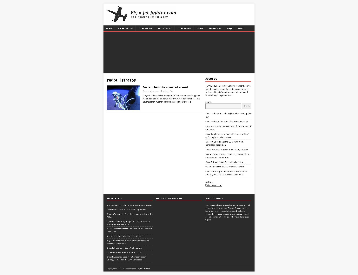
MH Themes (145, 269)
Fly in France (145, 28)
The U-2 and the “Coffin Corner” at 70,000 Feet (226, 149)
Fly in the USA (125, 28)
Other (199, 28)
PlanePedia (215, 28)
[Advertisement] (179, 53)
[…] (189, 101)
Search (208, 102)
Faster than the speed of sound (165, 87)
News (240, 28)
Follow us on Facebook (169, 198)
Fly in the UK (165, 28)
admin (165, 91)
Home (109, 28)
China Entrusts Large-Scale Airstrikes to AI (224, 162)
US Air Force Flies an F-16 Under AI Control (224, 166)
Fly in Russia (184, 28)
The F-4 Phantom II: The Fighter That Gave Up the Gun (129, 205)
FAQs (229, 28)
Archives (209, 182)
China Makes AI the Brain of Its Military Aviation (227, 121)
